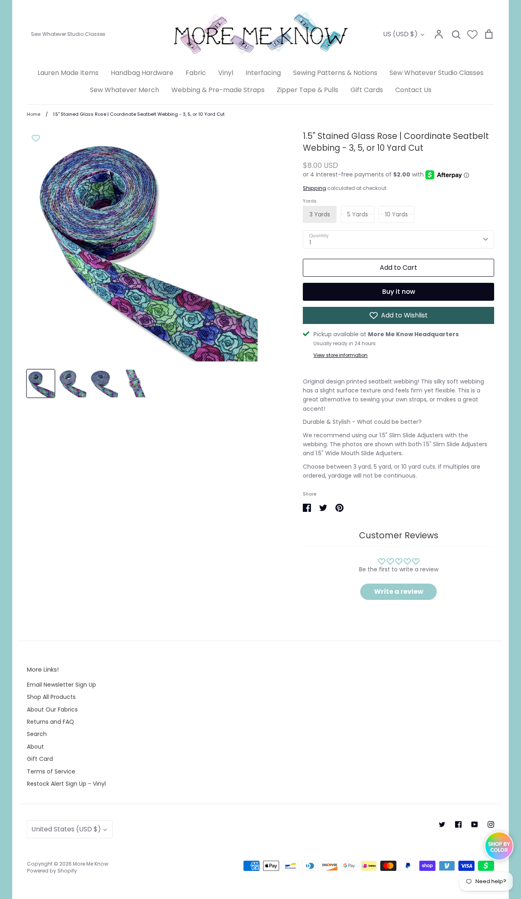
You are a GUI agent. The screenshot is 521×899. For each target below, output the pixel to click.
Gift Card (40, 759)
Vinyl (225, 72)
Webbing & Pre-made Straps (218, 90)
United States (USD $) (66, 829)
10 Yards (396, 214)
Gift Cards (366, 90)
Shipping (314, 188)
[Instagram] (491, 824)
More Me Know (90, 863)
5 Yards (357, 214)
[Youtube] (474, 824)
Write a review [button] (398, 591)
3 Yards (319, 214)
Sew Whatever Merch (124, 90)
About (35, 747)
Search (37, 734)
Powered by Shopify (52, 870)
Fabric (196, 72)
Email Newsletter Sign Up (61, 685)
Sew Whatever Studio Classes (437, 72)
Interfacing (263, 72)
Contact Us (413, 90)
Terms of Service (51, 771)
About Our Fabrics (52, 709)
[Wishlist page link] (472, 34)
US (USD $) (400, 34)
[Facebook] (458, 824)
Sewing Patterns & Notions (335, 72)
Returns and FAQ (50, 722)
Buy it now (398, 291)
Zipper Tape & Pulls (307, 90)
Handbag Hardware (142, 72)
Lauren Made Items (68, 72)
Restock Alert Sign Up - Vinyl (66, 784)
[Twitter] (442, 824)
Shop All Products (51, 697)
